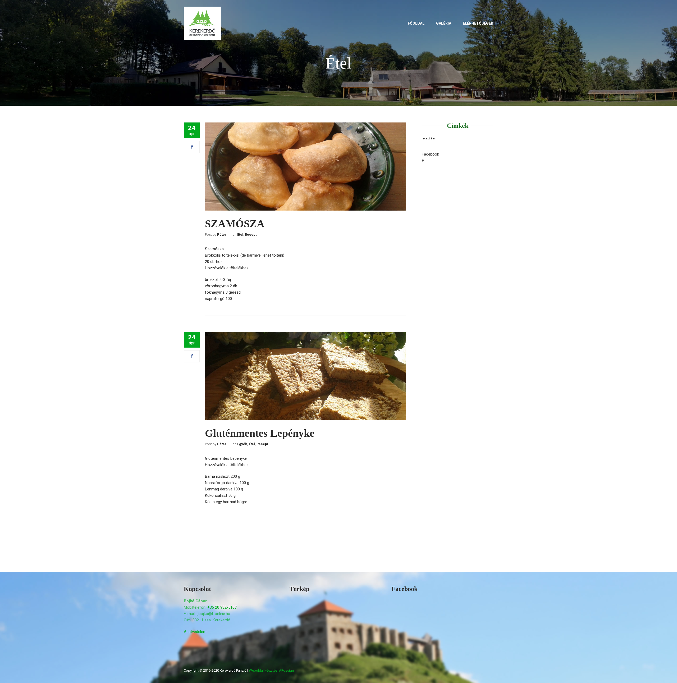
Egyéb (242, 444)
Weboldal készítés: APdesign (271, 670)
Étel (240, 234)
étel (433, 138)
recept (426, 138)
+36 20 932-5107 (222, 607)
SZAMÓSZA (234, 224)
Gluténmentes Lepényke (259, 433)
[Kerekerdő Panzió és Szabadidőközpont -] (202, 24)
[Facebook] (192, 147)
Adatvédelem (195, 631)
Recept (251, 234)
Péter (221, 234)
